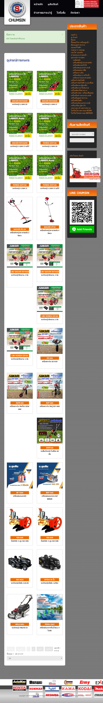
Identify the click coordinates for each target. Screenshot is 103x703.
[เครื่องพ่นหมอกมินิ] (20, 475)
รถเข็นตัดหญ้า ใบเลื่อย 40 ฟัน (50, 453)
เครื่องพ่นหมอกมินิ (19, 496)
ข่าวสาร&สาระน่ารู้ (43, 13)
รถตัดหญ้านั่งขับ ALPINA (49, 583)
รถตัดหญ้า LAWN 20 (19, 104)
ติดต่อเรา (75, 13)
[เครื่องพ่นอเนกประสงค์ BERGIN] (50, 475)
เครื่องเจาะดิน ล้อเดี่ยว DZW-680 (20, 408)
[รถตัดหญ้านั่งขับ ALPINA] (50, 562)
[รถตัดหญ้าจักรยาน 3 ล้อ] (50, 255)
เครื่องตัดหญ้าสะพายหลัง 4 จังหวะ (49, 232)
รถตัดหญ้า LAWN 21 (49, 104)
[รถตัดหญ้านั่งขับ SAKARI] (20, 562)
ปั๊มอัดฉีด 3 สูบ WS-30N (20, 541)
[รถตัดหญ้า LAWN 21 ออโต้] (20, 125)
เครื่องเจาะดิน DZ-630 (49, 361)
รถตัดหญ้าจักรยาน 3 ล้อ (49, 275)
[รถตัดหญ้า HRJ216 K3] (20, 607)
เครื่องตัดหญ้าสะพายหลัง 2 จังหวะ (19, 234)
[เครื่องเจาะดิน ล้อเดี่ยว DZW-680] (20, 385)
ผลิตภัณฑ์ (53, 4)
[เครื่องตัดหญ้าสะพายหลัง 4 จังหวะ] (50, 209)
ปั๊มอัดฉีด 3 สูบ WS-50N (49, 541)
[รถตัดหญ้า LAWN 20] (20, 83)
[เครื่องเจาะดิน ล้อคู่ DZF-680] (50, 385)
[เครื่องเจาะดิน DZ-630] (50, 340)
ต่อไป (40, 649)
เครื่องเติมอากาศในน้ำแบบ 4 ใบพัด (49, 629)
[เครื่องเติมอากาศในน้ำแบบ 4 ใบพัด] (50, 607)
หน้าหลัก (38, 4)
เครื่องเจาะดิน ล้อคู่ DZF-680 (50, 406)
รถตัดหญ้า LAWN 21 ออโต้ (19, 146)
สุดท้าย (49, 649)
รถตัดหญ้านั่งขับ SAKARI (20, 583)
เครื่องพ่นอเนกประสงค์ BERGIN (50, 498)
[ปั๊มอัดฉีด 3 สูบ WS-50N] (50, 520)
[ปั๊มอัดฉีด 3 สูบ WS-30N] (20, 520)
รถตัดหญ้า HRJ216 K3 (20, 627)
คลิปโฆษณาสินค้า (77, 155)
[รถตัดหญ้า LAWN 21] (50, 83)
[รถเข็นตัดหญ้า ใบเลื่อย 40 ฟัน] (50, 430)
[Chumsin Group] (17, 11)
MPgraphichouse (79, 696)
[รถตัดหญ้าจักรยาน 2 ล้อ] (20, 255)
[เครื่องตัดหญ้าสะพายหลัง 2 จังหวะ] (20, 211)
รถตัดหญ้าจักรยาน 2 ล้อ (19, 275)
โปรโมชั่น (61, 13)
